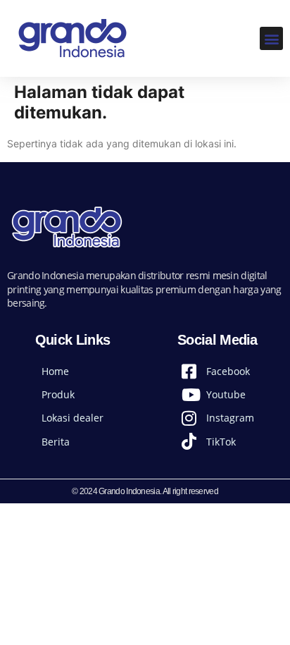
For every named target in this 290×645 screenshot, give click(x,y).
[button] (271, 38)
